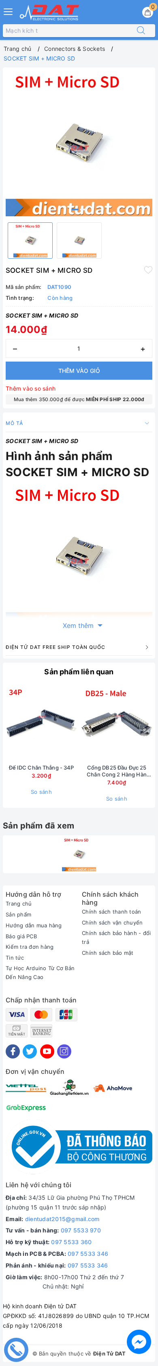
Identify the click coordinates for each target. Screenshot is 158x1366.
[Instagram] (64, 1051)
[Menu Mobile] (8, 10)
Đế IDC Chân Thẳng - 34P (41, 767)
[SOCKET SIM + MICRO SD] (79, 854)
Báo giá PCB (21, 936)
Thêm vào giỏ (79, 370)
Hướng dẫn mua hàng (34, 925)
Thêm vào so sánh (31, 388)
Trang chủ (19, 903)
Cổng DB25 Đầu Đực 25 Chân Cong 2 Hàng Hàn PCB (117, 771)
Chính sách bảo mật (108, 953)
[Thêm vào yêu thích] (148, 269)
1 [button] (75, 209)
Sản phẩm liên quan (78, 671)
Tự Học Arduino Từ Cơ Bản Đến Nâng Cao (40, 972)
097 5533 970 (81, 1230)
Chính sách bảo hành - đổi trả (116, 937)
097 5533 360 (71, 1241)
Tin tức (15, 957)
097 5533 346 (88, 1253)
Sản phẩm (18, 914)
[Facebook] (13, 1051)
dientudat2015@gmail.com (62, 1218)
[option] (79, 143)
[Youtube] (47, 1051)
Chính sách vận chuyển (112, 922)
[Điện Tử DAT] (50, 12)
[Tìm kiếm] (141, 30)
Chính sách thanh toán (111, 911)
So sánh (41, 792)
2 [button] (83, 209)
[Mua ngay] (78, 723)
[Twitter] (30, 1051)
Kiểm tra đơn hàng (29, 946)
